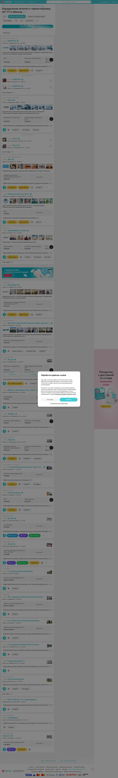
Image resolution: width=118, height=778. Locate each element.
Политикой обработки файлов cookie (65, 394)
